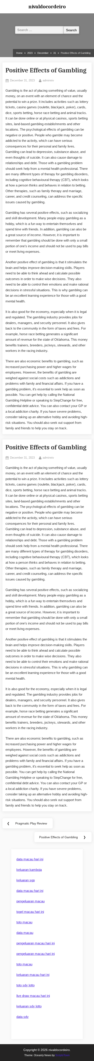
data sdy (22, 1017)
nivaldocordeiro (47, 7)
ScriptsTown (62, 1055)
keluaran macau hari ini (32, 975)
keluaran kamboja (29, 870)
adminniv (48, 80)
